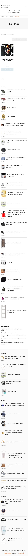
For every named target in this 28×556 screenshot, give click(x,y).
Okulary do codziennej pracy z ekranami (10, 333)
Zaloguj (14, 12)
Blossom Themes (7, 553)
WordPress (21, 553)
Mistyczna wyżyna (5, 5)
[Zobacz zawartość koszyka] (18, 11)
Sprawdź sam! (8, 69)
